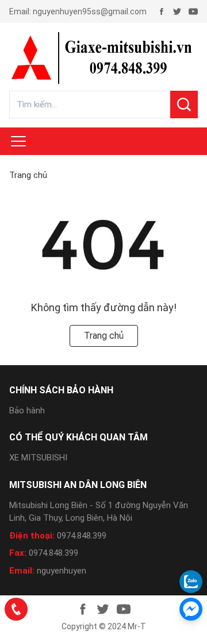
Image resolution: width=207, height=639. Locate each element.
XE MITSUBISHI (38, 457)
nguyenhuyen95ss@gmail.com (90, 11)
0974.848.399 (81, 535)
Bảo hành (27, 410)
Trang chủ (28, 175)
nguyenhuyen (61, 571)
